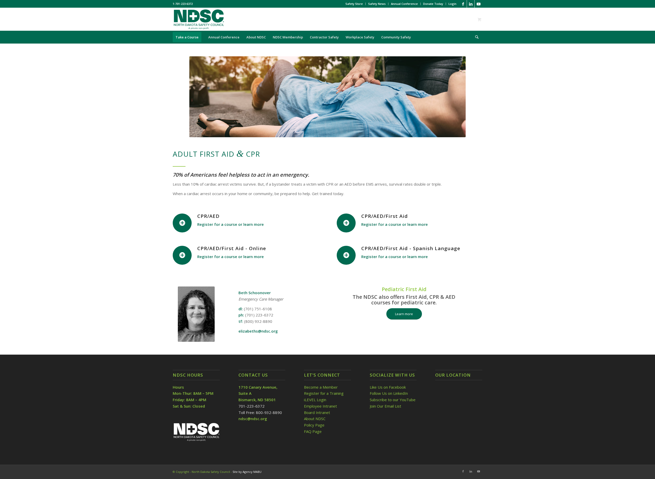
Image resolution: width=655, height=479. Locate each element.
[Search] (475, 37)
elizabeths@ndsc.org (258, 331)
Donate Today (433, 4)
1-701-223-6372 (183, 4)
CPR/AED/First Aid (384, 216)
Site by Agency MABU (247, 472)
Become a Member (321, 387)
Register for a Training (324, 393)
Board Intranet (317, 412)
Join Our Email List (385, 406)
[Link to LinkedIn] (470, 4)
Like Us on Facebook (388, 387)
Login (452, 4)
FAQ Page (313, 431)
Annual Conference (404, 4)
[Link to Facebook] (463, 4)
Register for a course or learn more (230, 224)
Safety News (377, 4)
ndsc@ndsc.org (252, 418)
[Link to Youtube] (478, 4)
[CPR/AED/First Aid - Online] (182, 255)
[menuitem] (354, 4)
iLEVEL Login (315, 399)
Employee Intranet (320, 406)
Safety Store (354, 4)
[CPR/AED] (182, 223)
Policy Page (314, 425)
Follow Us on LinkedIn (389, 393)
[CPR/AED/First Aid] (346, 223)
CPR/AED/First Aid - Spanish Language (410, 248)
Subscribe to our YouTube (393, 399)
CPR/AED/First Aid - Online (231, 248)
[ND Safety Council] (198, 19)
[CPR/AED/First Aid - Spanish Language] (346, 255)
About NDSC (314, 418)
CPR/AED (208, 216)
